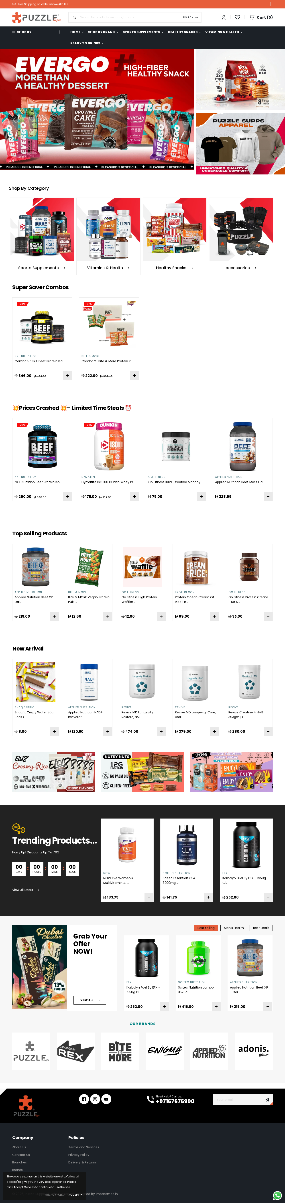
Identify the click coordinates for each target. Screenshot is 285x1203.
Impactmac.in (107, 1194)
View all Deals (22, 890)
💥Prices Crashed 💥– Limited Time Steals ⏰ (71, 408)
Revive (127, 707)
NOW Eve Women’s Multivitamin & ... (118, 880)
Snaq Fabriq (25, 707)
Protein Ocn (185, 592)
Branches (19, 1162)
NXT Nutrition (26, 356)
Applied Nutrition (228, 477)
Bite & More (90, 356)
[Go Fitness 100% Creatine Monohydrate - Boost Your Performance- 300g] (175, 446)
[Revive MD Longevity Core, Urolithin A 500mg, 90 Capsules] (196, 682)
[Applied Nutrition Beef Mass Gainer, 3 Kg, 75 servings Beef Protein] (242, 446)
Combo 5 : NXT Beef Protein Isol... (40, 361)
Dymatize (88, 477)
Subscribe (267, 1099)
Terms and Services (83, 1147)
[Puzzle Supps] (142, 772)
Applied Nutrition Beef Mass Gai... (240, 482)
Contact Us (21, 1155)
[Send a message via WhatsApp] (277, 1195)
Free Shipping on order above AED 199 (43, 4)
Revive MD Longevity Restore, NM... (137, 714)
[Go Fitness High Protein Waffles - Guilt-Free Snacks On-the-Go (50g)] (142, 567)
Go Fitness (157, 477)
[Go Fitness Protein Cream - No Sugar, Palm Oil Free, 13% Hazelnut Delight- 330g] (249, 567)
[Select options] (67, 375)
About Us (19, 1147)
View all (86, 1000)
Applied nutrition (82, 707)
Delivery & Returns (82, 1162)
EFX (224, 873)
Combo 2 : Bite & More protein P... (107, 361)
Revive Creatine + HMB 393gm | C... (245, 714)
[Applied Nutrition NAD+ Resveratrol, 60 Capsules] (89, 682)
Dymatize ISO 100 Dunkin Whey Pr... (108, 482)
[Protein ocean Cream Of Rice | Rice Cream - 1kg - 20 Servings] (196, 567)
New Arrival (27, 649)
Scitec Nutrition (176, 873)
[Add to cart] (134, 375)
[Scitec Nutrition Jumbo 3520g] (198, 958)
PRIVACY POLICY (55, 1195)
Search (188, 17)
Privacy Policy (78, 1155)
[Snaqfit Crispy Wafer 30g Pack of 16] (35, 682)
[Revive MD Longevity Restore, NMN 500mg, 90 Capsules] (142, 682)
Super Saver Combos (40, 287)
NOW (106, 873)
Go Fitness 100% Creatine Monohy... (175, 482)
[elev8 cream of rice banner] (53, 772)
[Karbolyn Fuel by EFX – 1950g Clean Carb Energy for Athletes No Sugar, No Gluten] (147, 958)
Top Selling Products (39, 533)
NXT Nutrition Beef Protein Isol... (38, 482)
